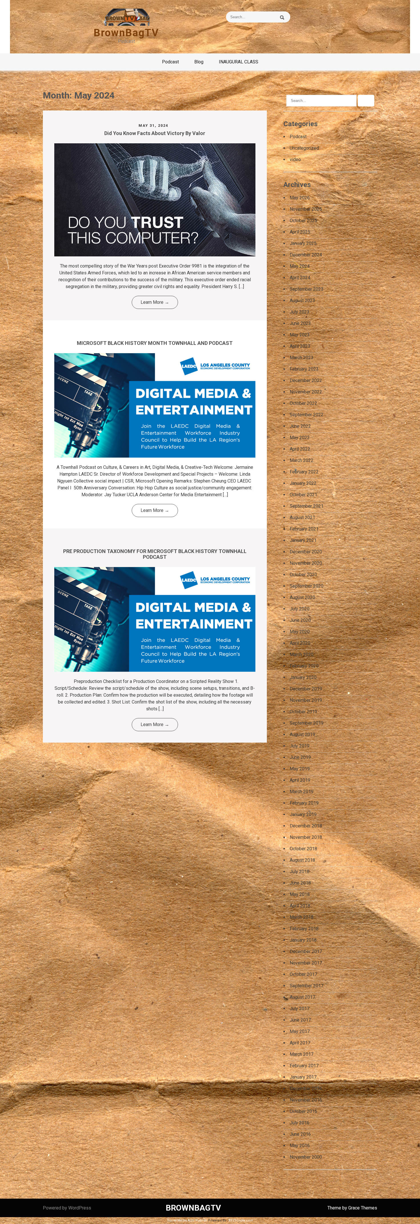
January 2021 (303, 540)
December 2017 (306, 951)
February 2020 (304, 666)
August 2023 (302, 300)
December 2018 (306, 826)
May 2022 (300, 437)
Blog (198, 62)
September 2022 (306, 414)
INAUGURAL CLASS (238, 62)
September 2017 (306, 985)
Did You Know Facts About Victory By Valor (154, 133)
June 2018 (300, 883)
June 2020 (300, 620)
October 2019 (303, 711)
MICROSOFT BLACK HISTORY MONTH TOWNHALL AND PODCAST (155, 343)
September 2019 (306, 723)
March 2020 (301, 654)
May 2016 (300, 1145)
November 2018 (306, 837)
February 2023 (304, 369)
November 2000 (306, 1157)
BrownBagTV (126, 33)
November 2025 (306, 209)
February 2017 (304, 1065)
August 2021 (302, 517)
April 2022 (300, 449)
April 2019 (300, 780)
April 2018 (300, 906)
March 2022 (301, 460)
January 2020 (303, 677)
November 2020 (306, 563)
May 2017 (300, 1031)
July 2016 (299, 1122)
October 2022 (303, 403)
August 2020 (302, 597)
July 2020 (299, 609)
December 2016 (306, 1088)
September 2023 (306, 289)
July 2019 (299, 746)
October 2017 (303, 974)
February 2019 (304, 803)
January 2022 (303, 483)
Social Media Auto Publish (187, 1220)
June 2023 (300, 323)
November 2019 (306, 700)
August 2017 (302, 997)
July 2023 (299, 312)
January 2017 (303, 1077)
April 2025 (300, 232)
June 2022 (300, 426)
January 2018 (303, 940)
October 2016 (303, 1111)
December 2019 (306, 689)
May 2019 (300, 768)
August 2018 (302, 860)
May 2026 (300, 197)
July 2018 (299, 871)
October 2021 (303, 494)
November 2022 (306, 392)
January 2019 (303, 814)
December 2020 (306, 551)
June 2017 (300, 1020)
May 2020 (300, 631)
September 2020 (306, 586)
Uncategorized (304, 148)
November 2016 (306, 1100)
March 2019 (301, 791)
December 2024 (306, 255)
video (295, 159)
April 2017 (300, 1043)
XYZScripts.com (241, 1220)
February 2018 (304, 928)
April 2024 (300, 277)
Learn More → (155, 302)
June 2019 (300, 757)
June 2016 (300, 1134)
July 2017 (299, 1008)
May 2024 (300, 266)
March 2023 (301, 357)
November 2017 (306, 963)
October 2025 (303, 220)
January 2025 (303, 243)
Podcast (170, 62)
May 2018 (300, 894)
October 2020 (303, 574)
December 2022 (306, 380)
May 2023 (300, 334)
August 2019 (302, 734)
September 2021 (306, 506)
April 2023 (300, 346)
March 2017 (301, 1054)
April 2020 (300, 643)
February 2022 (304, 472)
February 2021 (304, 529)
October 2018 (303, 848)
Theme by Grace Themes (352, 1208)
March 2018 (301, 917)
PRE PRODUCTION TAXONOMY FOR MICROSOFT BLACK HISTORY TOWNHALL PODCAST (155, 554)
